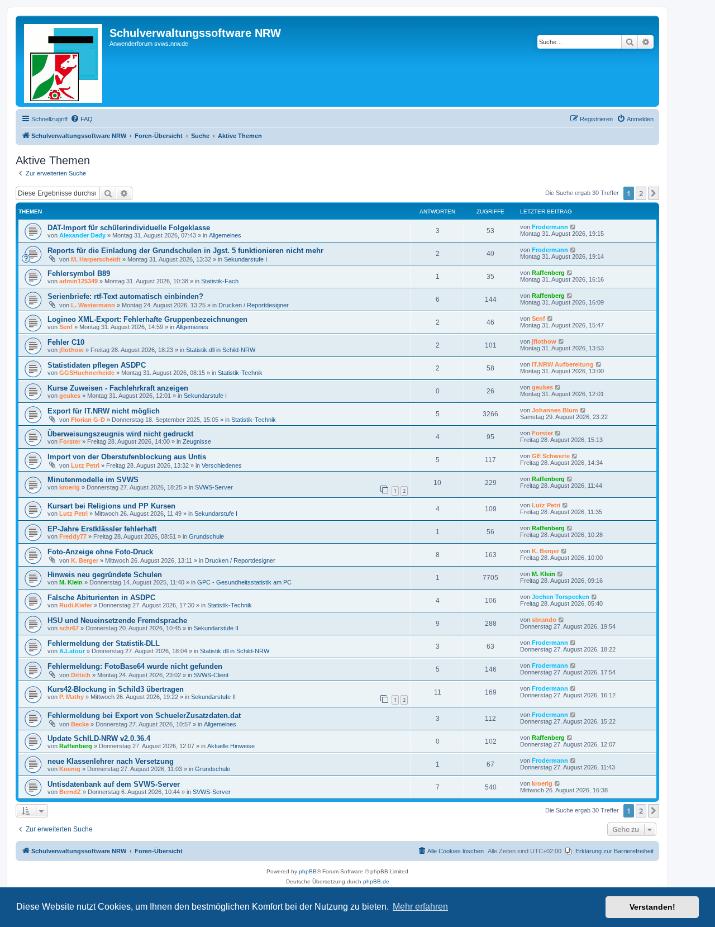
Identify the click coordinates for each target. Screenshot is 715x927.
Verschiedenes (222, 465)
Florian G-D (88, 419)
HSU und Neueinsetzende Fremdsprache (117, 620)
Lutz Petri (85, 465)
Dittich (80, 675)
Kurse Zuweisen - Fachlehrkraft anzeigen (117, 388)
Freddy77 (73, 536)
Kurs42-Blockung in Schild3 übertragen (115, 689)
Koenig (69, 769)
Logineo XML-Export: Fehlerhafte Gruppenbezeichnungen (147, 319)
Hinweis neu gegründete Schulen (104, 575)
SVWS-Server (214, 487)
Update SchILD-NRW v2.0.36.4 (98, 738)
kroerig (69, 487)
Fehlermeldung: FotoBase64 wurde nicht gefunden (134, 666)
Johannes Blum (555, 410)
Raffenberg (548, 272)
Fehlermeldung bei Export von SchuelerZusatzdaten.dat (144, 715)
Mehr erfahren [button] (420, 906)
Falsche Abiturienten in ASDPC (101, 597)
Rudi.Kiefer (75, 605)
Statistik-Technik (240, 372)
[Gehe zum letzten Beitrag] (573, 227)
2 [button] (641, 193)
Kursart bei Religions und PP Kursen (111, 506)
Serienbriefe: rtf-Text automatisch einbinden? (125, 296)
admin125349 (78, 281)
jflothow (71, 349)
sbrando (544, 619)
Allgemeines (225, 235)
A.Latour (72, 651)
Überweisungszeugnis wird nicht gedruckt (120, 434)
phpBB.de (376, 881)
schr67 (69, 628)
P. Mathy (71, 696)
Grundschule (206, 536)
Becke (80, 724)
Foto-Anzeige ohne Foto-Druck (100, 552)
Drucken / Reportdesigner (253, 305)
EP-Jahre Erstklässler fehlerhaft (101, 529)
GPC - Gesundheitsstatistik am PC (244, 582)
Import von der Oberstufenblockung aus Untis (126, 457)
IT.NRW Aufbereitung (563, 364)
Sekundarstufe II (216, 628)
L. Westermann (93, 305)
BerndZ (70, 791)
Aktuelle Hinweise (231, 746)
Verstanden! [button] (652, 906)
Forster (69, 441)
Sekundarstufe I (245, 259)
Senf (66, 327)
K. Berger (84, 560)
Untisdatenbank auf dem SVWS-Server (113, 784)
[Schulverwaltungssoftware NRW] (63, 61)
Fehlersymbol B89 (78, 273)
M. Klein (71, 582)
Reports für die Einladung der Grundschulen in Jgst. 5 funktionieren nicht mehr (185, 250)
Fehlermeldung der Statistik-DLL (103, 643)
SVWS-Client (211, 675)
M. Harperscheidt (96, 259)
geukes (69, 395)
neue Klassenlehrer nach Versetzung (110, 761)
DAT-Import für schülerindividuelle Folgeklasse (128, 228)
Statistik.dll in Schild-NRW (220, 349)
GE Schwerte (551, 456)
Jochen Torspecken (560, 596)
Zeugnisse (197, 441)
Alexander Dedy (82, 235)
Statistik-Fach (220, 281)
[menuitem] (81, 119)
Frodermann (550, 227)
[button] (653, 193)
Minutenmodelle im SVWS (93, 480)
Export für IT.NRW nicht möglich (103, 411)
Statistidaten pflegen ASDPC (96, 365)
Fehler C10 (65, 342)
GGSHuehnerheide (87, 372)
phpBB (308, 871)
